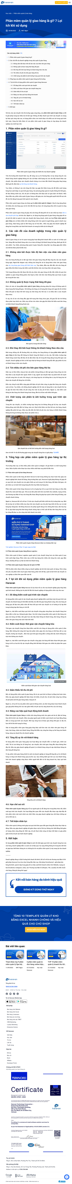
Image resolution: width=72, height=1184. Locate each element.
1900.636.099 (11, 987)
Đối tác (9, 1053)
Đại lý (8, 1058)
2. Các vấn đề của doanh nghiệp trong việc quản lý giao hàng (28, 60)
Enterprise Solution (12, 1027)
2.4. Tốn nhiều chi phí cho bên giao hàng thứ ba (25, 73)
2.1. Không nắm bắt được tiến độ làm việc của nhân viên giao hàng (30, 63)
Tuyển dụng (10, 1045)
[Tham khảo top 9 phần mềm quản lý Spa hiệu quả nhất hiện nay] (15, 954)
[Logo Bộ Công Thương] (61, 1181)
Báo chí (9, 1055)
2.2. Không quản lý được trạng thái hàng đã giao (25, 67)
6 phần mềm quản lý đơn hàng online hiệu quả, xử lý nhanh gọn (35, 963)
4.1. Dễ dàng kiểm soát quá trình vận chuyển (24, 85)
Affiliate (9, 1060)
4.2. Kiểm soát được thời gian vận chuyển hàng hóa (26, 88)
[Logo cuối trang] (11, 979)
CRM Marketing (11, 1022)
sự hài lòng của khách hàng (28, 184)
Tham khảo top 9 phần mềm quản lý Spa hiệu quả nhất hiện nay (14, 963)
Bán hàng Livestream (13, 1014)
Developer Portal (12, 1063)
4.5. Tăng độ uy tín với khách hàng (21, 97)
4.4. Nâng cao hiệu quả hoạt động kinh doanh (24, 94)
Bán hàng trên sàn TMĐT (14, 1019)
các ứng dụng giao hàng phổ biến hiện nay (22, 265)
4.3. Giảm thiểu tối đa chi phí (19, 91)
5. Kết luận (12, 107)
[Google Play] (22, 1001)
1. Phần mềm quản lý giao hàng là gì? (20, 57)
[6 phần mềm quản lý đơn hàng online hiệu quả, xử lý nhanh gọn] (36, 954)
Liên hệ (9, 1042)
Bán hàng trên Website (13, 1009)
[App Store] (11, 1001)
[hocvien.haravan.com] (27, 2)
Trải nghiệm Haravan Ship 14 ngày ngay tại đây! (21, 547)
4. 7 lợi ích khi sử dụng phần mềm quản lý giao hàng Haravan (28, 82)
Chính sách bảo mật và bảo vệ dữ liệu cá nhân (17, 1181)
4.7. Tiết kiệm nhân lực (17, 104)
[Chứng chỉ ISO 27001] (36, 1113)
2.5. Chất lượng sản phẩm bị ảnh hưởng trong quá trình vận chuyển (30, 76)
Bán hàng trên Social (13, 1012)
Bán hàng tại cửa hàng (13, 1017)
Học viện (9, 1037)
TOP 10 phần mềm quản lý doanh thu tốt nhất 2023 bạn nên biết (57, 963)
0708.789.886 (23, 1169)
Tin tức (9, 1040)
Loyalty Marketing (12, 1024)
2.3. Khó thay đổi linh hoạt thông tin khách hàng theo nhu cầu (29, 70)
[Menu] (69, 2)
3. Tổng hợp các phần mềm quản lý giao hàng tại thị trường (27, 79)
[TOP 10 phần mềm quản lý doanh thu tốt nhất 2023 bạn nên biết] (57, 954)
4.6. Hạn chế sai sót (17, 101)
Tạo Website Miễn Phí (61, 2)
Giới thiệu (9, 1035)
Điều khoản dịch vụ (34, 1181)
